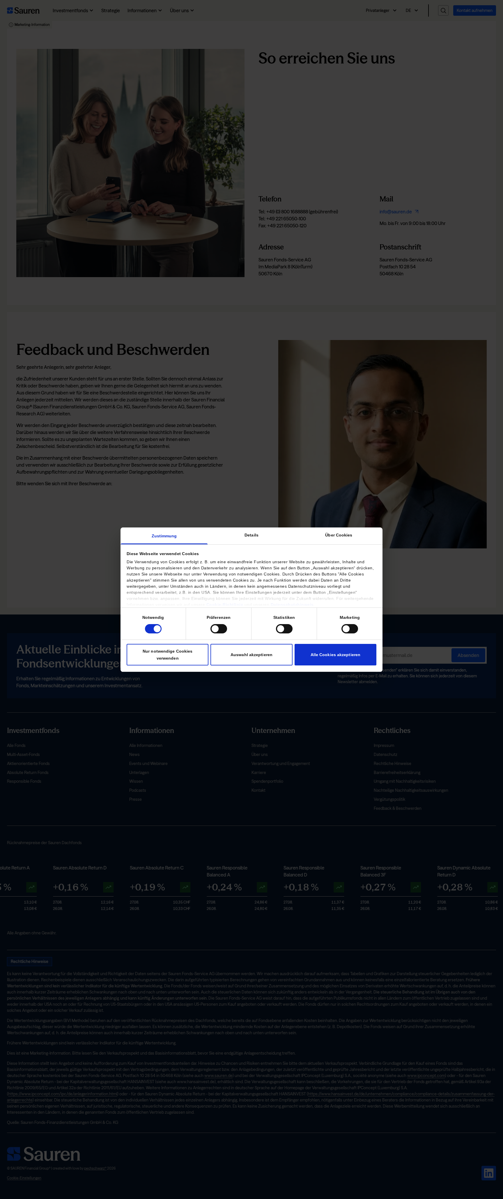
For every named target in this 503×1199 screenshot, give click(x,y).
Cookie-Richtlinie (224, 604)
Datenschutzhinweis (292, 604)
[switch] (218, 628)
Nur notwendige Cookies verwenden (167, 654)
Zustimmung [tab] (164, 536)
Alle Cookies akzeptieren (335, 654)
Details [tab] (251, 535)
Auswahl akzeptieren (251, 654)
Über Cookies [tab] (338, 535)
